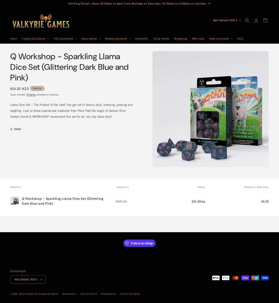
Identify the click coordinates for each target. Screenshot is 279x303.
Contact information (130, 293)
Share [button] (17, 129)
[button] (35, 38)
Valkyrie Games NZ (28, 293)
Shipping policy (108, 293)
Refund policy (69, 293)
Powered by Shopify (48, 293)
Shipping (31, 94)
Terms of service (88, 293)
